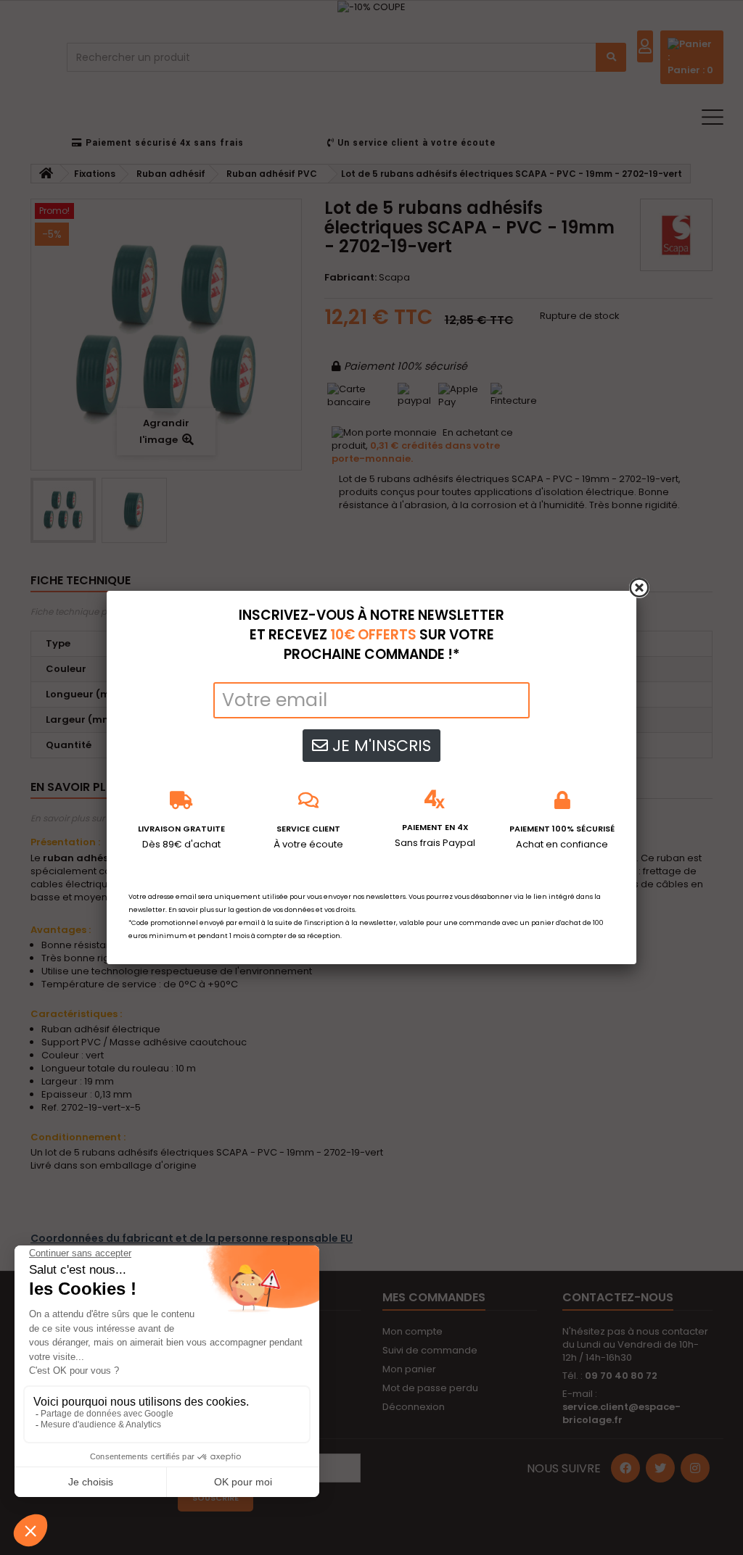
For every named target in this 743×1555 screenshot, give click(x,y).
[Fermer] (639, 588)
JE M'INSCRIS (379, 745)
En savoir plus (191, 909)
